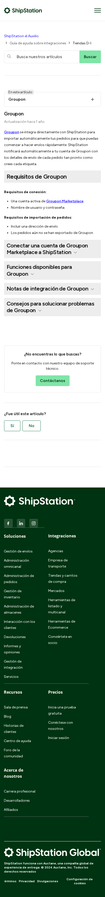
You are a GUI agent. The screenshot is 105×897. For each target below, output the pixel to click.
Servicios (11, 677)
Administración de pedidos (19, 579)
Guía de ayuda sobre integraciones (38, 43)
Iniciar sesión (58, 738)
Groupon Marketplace (65, 201)
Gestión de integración (13, 664)
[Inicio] (23, 10)
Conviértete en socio (60, 640)
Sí (12, 425)
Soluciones (15, 536)
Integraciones (62, 536)
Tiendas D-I (82, 43)
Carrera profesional (19, 791)
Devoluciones (15, 637)
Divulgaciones (47, 881)
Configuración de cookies (80, 881)
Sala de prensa (16, 707)
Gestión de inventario (12, 594)
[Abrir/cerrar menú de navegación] (97, 10)
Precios (55, 692)
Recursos (13, 692)
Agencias (55, 551)
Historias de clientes (13, 728)
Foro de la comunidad (13, 753)
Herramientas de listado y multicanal (61, 606)
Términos (9, 881)
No (31, 425)
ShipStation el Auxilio (21, 36)
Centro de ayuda (17, 741)
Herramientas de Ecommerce (61, 624)
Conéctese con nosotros (60, 725)
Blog (7, 716)
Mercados (56, 591)
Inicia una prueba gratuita (62, 710)
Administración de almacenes (19, 609)
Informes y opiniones (12, 649)
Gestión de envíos (18, 551)
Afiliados (11, 810)
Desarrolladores (17, 800)
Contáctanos (52, 380)
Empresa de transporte (58, 563)
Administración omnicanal (16, 563)
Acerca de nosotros (13, 773)
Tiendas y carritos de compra (62, 578)
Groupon (11, 132)
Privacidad (27, 881)
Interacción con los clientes (19, 624)
